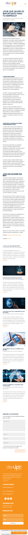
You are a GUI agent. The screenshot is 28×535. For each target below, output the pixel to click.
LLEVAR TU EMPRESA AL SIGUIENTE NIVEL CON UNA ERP (13, 385)
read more (5, 260)
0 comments (12, 20)
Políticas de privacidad (7, 505)
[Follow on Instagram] (8, 499)
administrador (7, 351)
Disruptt (9, 238)
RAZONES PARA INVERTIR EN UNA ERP (12, 278)
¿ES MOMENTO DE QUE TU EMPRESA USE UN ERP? (13, 349)
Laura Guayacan (7, 18)
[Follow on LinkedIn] (11, 499)
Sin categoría (19, 247)
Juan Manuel (6, 247)
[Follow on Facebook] (5, 499)
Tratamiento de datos (7, 507)
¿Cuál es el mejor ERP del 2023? (11, 246)
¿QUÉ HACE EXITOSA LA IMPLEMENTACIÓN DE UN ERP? (14, 312)
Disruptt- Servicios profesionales (14, 235)
